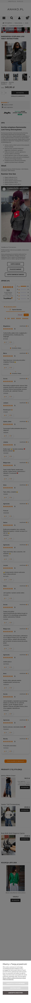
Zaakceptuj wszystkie (15, 992)
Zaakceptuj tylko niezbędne (15, 983)
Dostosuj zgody (15, 988)
